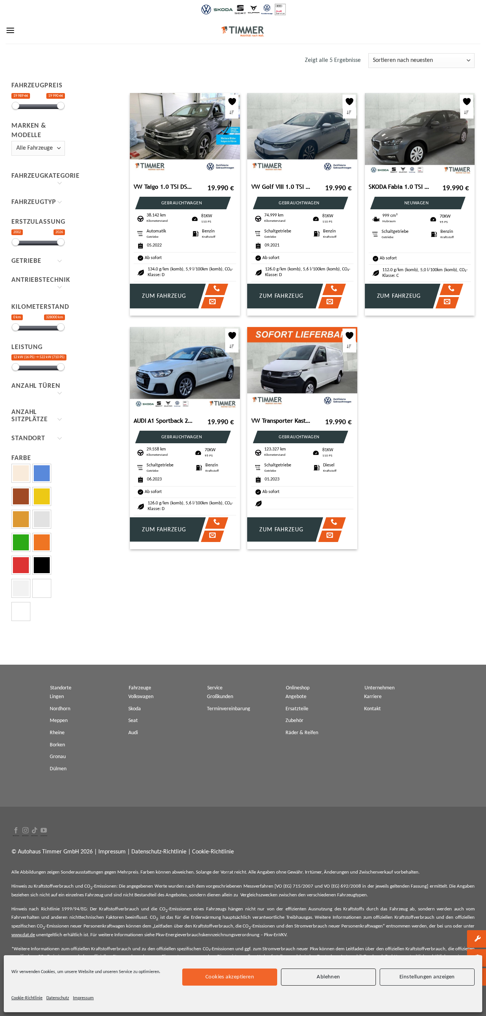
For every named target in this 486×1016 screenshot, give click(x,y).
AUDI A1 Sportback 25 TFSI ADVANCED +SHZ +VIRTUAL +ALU (164, 420)
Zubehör (294, 721)
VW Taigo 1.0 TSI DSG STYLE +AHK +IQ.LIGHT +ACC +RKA (164, 186)
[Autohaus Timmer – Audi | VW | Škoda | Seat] (243, 31)
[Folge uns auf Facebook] (16, 831)
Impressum (83, 998)
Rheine (57, 733)
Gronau (58, 757)
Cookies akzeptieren (229, 977)
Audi (133, 733)
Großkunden (220, 697)
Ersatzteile (297, 709)
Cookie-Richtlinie (27, 998)
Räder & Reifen (302, 733)
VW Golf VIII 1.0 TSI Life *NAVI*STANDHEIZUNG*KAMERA (282, 186)
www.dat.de (23, 934)
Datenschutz (57, 998)
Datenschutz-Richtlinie (158, 852)
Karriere (373, 697)
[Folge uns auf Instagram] (25, 831)
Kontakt (372, 709)
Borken (57, 745)
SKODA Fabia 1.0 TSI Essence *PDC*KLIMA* (399, 186)
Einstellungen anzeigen (427, 977)
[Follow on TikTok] (35, 831)
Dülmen (58, 769)
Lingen (57, 697)
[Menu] (10, 30)
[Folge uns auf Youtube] (44, 831)
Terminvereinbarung (228, 709)
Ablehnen (328, 977)
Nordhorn (60, 709)
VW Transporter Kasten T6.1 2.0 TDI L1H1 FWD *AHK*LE (282, 420)
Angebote (296, 697)
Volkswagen (140, 697)
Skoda (134, 709)
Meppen (59, 721)
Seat (133, 721)
